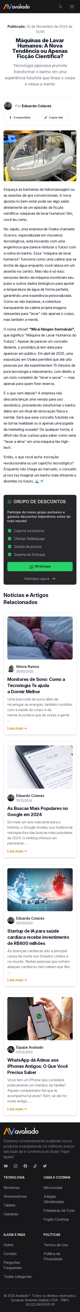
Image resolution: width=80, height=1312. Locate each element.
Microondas (53, 1187)
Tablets (9, 1205)
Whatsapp (42, 566)
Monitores (12, 1187)
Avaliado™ (23, 1295)
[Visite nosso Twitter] (45, 1166)
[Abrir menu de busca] (60, 6)
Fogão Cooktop (56, 1219)
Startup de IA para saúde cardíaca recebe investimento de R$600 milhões (38, 937)
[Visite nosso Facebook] (25, 1166)
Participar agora (36, 578)
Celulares (11, 1214)
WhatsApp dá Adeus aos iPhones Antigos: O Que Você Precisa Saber (37, 1066)
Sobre (8, 1245)
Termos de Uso (56, 1245)
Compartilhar (22, 117)
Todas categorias (18, 1276)
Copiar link (56, 117)
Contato (10, 1253)
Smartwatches (15, 1196)
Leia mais (15, 728)
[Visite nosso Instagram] (15, 1166)
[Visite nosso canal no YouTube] (6, 1166)
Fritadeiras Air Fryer (59, 1210)
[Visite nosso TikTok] (35, 1166)
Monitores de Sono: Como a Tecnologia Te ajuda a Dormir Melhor (36, 685)
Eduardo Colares (36, 106)
